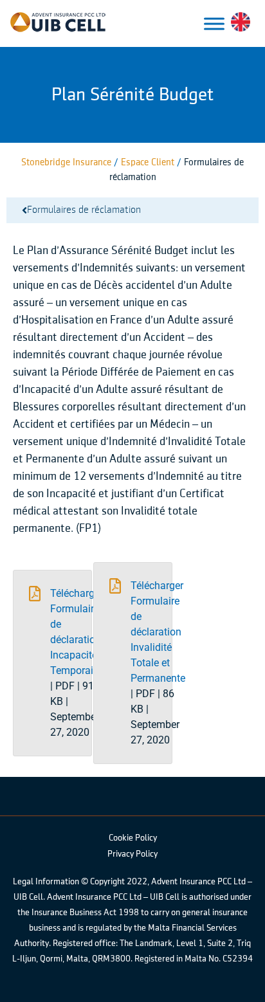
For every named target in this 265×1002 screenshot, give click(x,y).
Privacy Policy (132, 854)
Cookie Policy (133, 838)
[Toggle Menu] (214, 23)
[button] (52, 663)
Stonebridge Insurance (66, 162)
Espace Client (149, 162)
